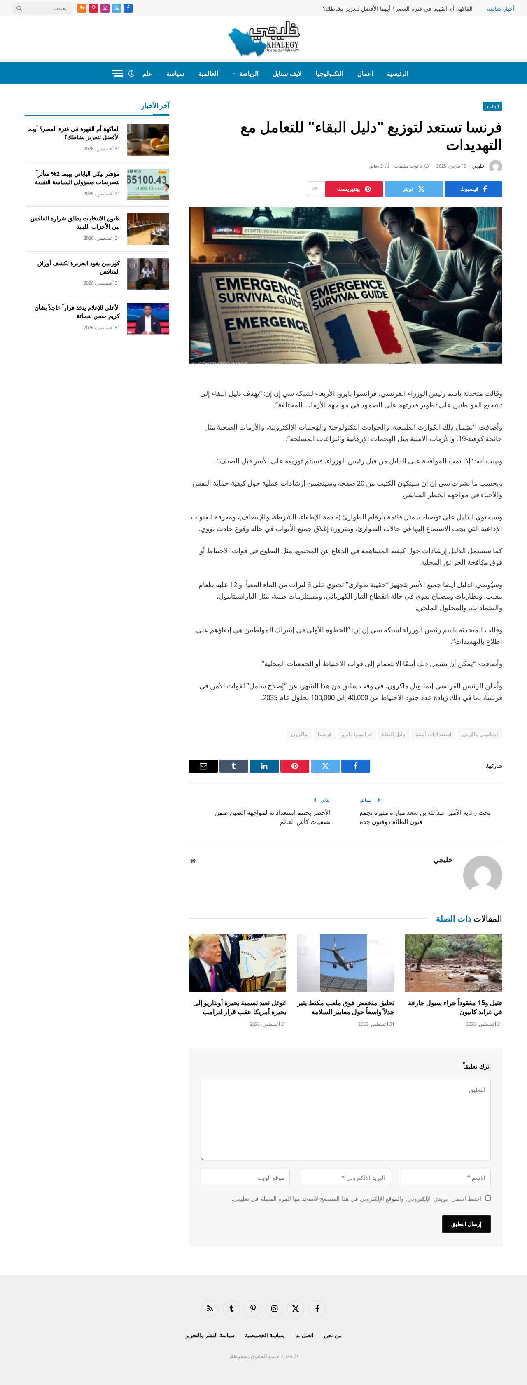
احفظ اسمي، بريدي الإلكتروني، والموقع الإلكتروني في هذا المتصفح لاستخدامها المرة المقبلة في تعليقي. (356, 1199)
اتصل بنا (304, 1335)
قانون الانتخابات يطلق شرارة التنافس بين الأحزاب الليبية (75, 222)
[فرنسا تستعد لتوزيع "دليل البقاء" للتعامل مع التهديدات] (345, 285)
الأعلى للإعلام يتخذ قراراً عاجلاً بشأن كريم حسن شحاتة (77, 312)
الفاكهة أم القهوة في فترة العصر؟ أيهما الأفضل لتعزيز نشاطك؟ (398, 8)
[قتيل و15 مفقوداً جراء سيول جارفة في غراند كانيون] (453, 963)
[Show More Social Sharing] (315, 189)
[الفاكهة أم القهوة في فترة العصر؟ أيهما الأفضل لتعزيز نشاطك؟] (148, 140)
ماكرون (299, 734)
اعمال (365, 73)
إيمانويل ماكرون (480, 734)
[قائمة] (117, 73)
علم (147, 73)
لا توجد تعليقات (408, 166)
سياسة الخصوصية (265, 1335)
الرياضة (249, 73)
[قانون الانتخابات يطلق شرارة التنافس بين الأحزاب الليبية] (148, 229)
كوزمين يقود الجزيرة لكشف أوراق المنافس (78, 267)
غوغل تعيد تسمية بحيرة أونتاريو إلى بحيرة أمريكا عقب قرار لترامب (239, 1007)
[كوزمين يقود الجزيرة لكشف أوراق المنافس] (148, 274)
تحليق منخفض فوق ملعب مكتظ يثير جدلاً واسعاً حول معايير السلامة (345, 1007)
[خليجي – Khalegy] (264, 39)
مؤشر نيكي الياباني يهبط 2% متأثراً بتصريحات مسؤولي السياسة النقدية (77, 178)
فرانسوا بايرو (356, 734)
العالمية (208, 73)
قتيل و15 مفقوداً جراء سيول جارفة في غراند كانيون (455, 1007)
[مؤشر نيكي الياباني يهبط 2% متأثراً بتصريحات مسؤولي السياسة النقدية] (148, 185)
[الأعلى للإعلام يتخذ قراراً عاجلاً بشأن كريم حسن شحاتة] (148, 319)
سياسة (175, 73)
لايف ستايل (287, 73)
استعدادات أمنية (433, 734)
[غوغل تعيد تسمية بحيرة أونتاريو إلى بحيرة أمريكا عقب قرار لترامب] (237, 963)
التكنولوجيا (329, 73)
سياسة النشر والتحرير (210, 1335)
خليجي (478, 166)
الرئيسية (397, 73)
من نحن (333, 1335)
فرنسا (324, 734)
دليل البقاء (393, 734)
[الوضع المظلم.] (131, 73)
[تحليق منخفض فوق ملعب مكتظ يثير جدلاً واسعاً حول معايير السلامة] (345, 963)
